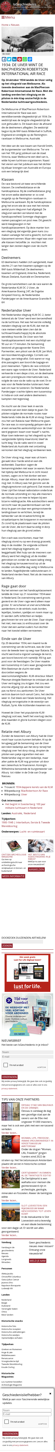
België (4, 1302)
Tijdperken (7, 1344)
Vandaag (6, 1242)
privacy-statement (9, 1088)
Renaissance (7, 1358)
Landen (6, 1294)
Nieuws (15, 25)
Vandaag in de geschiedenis (8, 1249)
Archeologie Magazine (12, 1384)
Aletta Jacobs (7, 1273)
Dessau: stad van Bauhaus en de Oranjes (37, 1106)
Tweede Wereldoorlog (12, 1364)
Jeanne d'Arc (7, 1282)
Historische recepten (11, 1329)
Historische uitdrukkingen (13, 1332)
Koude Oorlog (8, 1367)
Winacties (6, 1262)
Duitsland (6, 1305)
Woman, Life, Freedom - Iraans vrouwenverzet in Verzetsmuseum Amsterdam (37, 1142)
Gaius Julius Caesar (10, 1279)
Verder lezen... (9, 1132)
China (4, 1311)
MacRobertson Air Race (34, 790)
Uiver (24, 794)
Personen (7, 1268)
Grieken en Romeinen (12, 1349)
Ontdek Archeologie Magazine (14, 855)
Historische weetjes (11, 1335)
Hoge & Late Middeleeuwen (8, 1354)
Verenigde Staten (10, 1308)
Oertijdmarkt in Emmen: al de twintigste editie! (36, 1174)
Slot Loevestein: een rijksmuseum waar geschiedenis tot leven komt (36, 1209)
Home (5, 25)
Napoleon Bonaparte (11, 1285)
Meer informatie (13, 876)
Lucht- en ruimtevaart (32, 831)
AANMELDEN (36, 869)
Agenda (5, 1256)
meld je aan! (38, 1260)
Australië (17, 813)
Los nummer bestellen (12, 1381)
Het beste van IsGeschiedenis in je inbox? (39, 856)
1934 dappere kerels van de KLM (34, 787)
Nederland (30, 813)
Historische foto (9, 1326)
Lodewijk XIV (7, 1288)
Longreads (6, 1259)
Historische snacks (12, 1320)
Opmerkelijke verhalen (12, 1338)
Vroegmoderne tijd (10, 1361)
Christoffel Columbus (11, 1276)
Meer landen (7, 1314)
